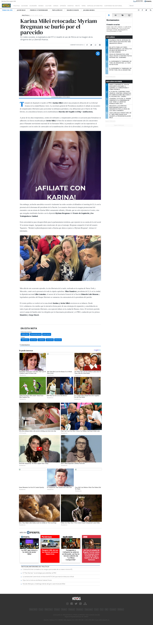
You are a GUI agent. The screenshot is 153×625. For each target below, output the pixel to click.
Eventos (71, 6)
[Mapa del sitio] (85, 603)
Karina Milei (25, 334)
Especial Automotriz (95, 6)
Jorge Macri (46, 334)
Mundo (41, 6)
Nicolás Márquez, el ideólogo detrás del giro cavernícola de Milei (44, 584)
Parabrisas (80, 609)
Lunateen (112, 609)
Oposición (50, 340)
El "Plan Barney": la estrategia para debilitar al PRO (39, 573)
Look (96, 609)
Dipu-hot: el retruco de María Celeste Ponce (37, 580)
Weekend (71, 609)
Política (16, 6)
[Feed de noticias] (151, 10)
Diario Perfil (33, 609)
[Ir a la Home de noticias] (76, 598)
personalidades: (26, 332)
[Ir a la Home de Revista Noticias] (6, 5)
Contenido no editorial (113, 6)
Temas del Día (7, 10)
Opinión (63, 6)
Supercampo (88, 609)
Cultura (48, 6)
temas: (23, 337)
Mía (106, 609)
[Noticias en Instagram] (138, 10)
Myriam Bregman (36, 334)
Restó (77, 6)
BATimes (120, 609)
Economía (33, 6)
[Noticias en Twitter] (146, 10)
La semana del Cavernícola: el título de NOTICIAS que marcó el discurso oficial (48, 577)
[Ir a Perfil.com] (148, 1)
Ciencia (55, 6)
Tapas (83, 6)
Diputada (33, 340)
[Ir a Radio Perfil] (138, 1)
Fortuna (57, 609)
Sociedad (24, 6)
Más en (23, 532)
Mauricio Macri (73, 10)
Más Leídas (110, 37)
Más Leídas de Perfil (114, 81)
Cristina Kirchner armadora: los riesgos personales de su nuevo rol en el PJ (47, 569)
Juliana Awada (88, 10)
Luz (102, 609)
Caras (40, 609)
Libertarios (25, 340)
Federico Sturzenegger (39, 10)
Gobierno (41, 340)
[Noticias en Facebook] (142, 10)
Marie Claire (48, 609)
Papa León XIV (57, 10)
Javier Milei (21, 10)
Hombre (64, 609)
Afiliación (58, 340)
